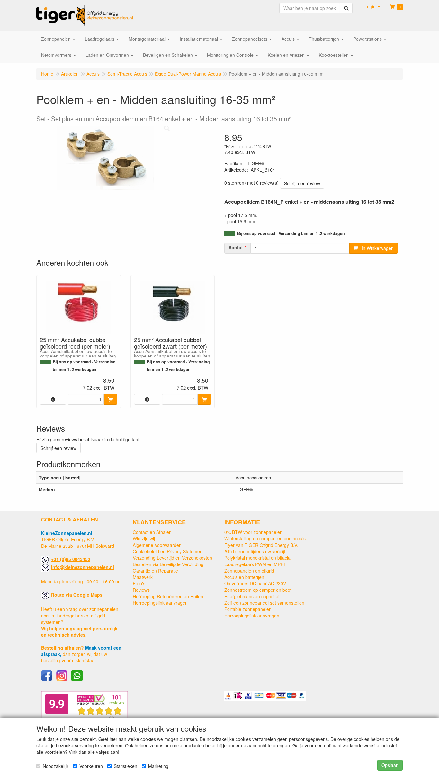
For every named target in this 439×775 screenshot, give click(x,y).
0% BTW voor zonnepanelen (253, 532)
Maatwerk (143, 577)
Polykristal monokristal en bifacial (257, 558)
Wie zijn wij (144, 538)
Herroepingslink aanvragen (160, 602)
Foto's (139, 583)
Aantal (235, 247)
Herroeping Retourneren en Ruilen (168, 596)
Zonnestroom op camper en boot (257, 590)
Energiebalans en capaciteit (252, 596)
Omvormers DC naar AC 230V (255, 583)
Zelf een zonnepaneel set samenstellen (264, 602)
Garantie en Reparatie (155, 570)
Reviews (141, 590)
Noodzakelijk (55, 766)
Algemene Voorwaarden (157, 545)
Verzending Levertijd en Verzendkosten (172, 558)
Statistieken (125, 766)
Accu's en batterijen (244, 577)
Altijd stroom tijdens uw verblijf (254, 551)
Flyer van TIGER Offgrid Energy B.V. (261, 545)
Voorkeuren (91, 766)
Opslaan (390, 765)
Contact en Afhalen (152, 532)
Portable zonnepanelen (248, 609)
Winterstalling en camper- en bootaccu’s (265, 538)
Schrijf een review (302, 183)
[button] (372, 6)
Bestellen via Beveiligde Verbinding (168, 564)
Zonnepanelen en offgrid (249, 570)
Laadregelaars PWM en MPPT (255, 564)
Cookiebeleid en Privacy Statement (168, 551)
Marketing (158, 766)
